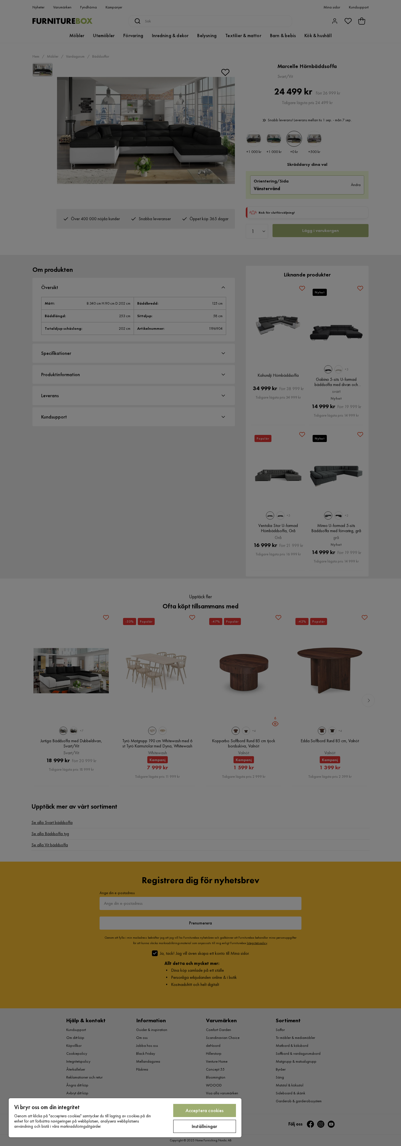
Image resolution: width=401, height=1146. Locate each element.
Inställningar (204, 1126)
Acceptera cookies (204, 1110)
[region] (125, 1117)
